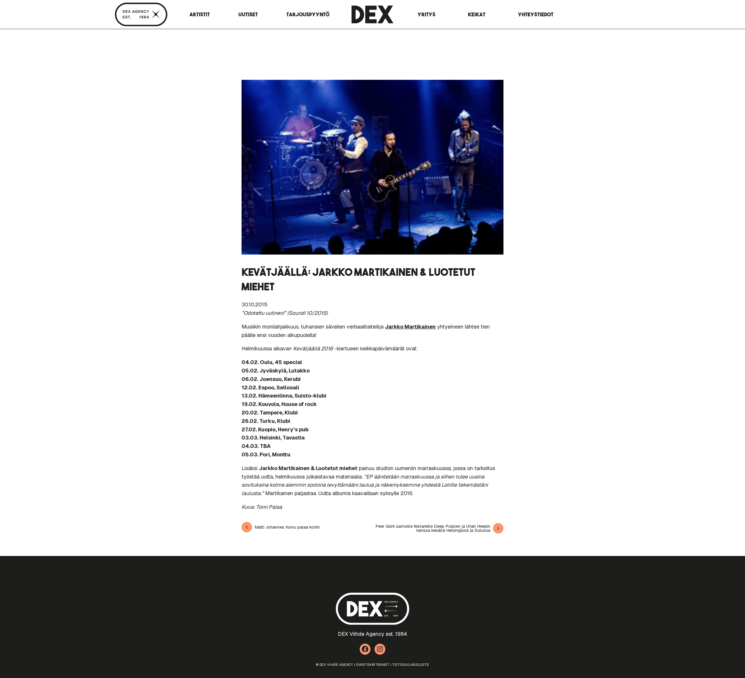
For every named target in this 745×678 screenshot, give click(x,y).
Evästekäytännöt (372, 665)
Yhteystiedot (536, 14)
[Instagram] (380, 649)
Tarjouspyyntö (307, 14)
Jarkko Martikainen (410, 326)
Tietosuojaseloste (410, 665)
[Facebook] (365, 649)
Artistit (199, 14)
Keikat (476, 14)
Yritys (426, 14)
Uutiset (248, 14)
